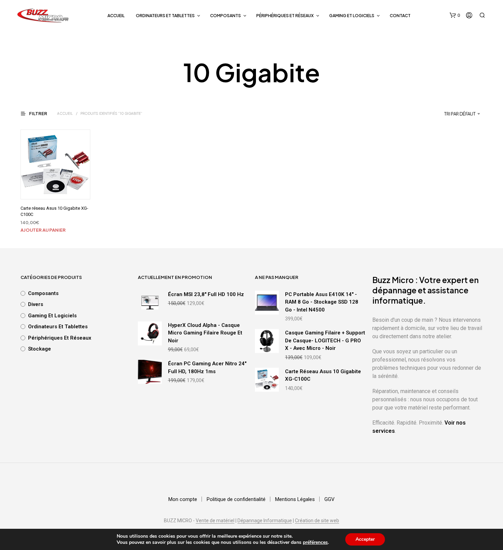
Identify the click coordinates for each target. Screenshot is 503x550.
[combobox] (442, 114)
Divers (35, 304)
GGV (329, 499)
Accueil (116, 15)
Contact (400, 15)
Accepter (365, 539)
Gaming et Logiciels (351, 15)
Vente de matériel (215, 520)
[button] (455, 15)
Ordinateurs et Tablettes (165, 15)
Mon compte (182, 499)
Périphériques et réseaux (285, 15)
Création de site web (317, 520)
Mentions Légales (295, 499)
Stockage (39, 349)
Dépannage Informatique (264, 520)
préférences (315, 542)
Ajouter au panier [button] (43, 230)
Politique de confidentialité (236, 499)
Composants (225, 15)
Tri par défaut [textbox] (460, 114)
